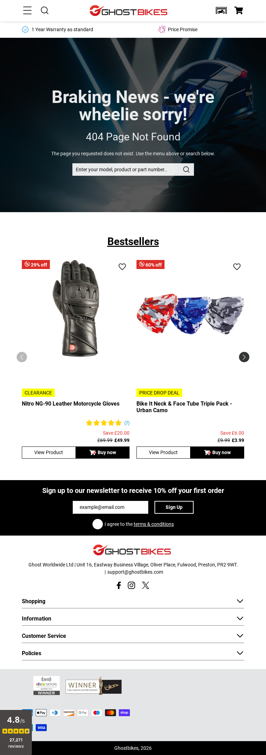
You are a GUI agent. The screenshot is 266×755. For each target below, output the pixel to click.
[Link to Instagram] (131, 585)
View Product (48, 452)
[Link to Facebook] (119, 585)
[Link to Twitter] (145, 585)
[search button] (186, 169)
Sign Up (174, 507)
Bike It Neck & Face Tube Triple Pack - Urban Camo (184, 407)
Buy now (107, 452)
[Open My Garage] (221, 10)
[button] (221, 10)
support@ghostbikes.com (135, 572)
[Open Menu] (27, 10)
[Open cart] (238, 10)
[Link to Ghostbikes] (129, 10)
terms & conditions (154, 524)
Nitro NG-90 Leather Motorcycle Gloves (70, 403)
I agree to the (139, 524)
